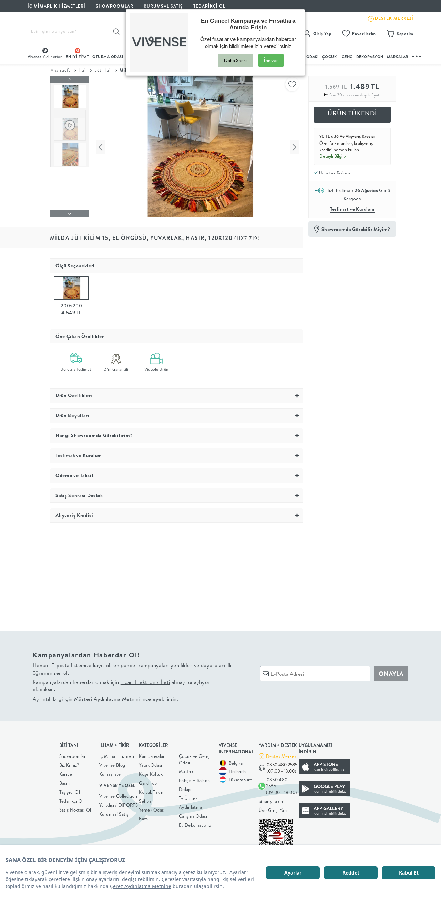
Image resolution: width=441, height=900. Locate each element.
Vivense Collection (118, 796)
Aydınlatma (190, 807)
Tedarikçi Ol (209, 6)
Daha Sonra (236, 60)
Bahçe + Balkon (194, 780)
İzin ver (271, 60)
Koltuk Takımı (152, 792)
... (417, 56)
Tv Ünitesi (188, 798)
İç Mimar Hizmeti (116, 756)
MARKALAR (397, 57)
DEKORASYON (369, 57)
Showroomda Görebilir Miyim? (355, 229)
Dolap (185, 789)
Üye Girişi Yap (273, 810)
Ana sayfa (61, 70)
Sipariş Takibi (271, 801)
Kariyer (66, 774)
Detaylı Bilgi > (332, 156)
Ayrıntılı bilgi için (105, 698)
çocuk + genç (337, 57)
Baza (143, 819)
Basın (64, 783)
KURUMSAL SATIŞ (163, 6)
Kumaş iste (110, 774)
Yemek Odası (152, 810)
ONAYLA (391, 673)
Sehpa (145, 801)
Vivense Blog (112, 765)
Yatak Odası (150, 765)
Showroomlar (72, 756)
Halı (83, 70)
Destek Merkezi (281, 756)
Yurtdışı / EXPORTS (118, 805)
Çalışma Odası (193, 816)
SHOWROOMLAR (114, 6)
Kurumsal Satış (114, 814)
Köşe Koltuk (151, 774)
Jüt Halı (103, 70)
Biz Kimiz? (69, 765)
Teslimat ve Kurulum (352, 208)
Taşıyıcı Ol (69, 792)
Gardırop (148, 783)
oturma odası (107, 57)
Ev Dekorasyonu (195, 825)
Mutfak (186, 771)
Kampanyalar (152, 756)
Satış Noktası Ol (75, 810)
